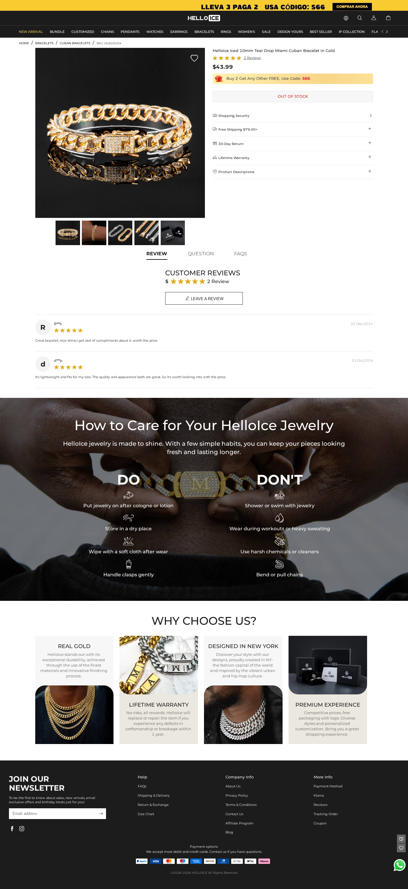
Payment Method (328, 786)
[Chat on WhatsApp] (400, 865)
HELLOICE (199, 872)
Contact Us (234, 814)
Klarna (319, 795)
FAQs (142, 786)
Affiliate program (240, 823)
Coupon (320, 823)
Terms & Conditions (241, 805)
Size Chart (146, 814)
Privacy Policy (237, 795)
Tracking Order (326, 814)
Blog (229, 832)
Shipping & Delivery (154, 795)
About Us (233, 786)
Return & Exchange (153, 805)
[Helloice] (204, 5)
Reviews (320, 805)
